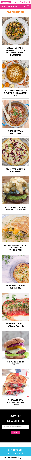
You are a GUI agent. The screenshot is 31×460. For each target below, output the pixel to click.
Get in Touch (15, 450)
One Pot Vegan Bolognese (15, 132)
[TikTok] (27, 2)
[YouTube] (22, 2)
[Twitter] (15, 2)
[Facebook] (18, 2)
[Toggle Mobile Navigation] (28, 6)
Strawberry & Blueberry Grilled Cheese (15, 402)
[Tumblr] (29, 2)
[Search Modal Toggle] (24, 6)
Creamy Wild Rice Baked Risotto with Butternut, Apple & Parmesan (15, 51)
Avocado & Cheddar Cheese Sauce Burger (15, 208)
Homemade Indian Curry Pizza (15, 286)
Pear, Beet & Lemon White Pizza (15, 170)
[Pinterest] (25, 2)
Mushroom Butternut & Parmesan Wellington (15, 247)
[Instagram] (20, 2)
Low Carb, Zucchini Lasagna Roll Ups (15, 325)
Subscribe (5, 2)
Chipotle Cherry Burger (15, 363)
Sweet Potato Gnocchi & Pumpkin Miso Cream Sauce (15, 93)
